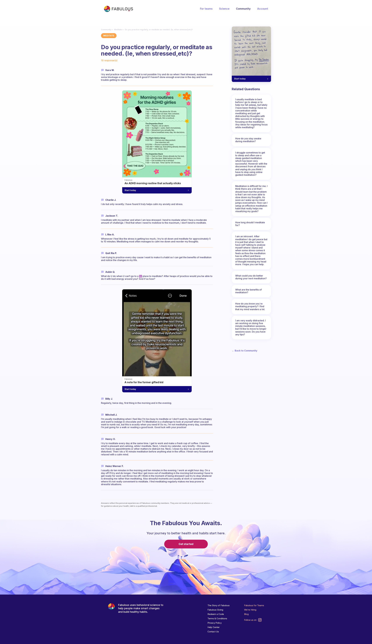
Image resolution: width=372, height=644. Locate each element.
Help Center (214, 627)
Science (224, 8)
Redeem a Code (216, 614)
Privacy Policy (215, 622)
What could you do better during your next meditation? (251, 277)
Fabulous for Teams (254, 605)
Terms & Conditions (217, 618)
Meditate (118, 29)
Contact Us (213, 631)
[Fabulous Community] (118, 9)
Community (243, 8)
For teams (206, 8)
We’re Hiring (250, 609)
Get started (186, 544)
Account (262, 8)
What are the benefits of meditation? (248, 291)
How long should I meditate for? (250, 224)
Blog (246, 614)
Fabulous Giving (215, 609)
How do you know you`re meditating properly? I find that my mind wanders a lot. (250, 306)
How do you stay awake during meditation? (248, 140)
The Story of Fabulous (219, 605)
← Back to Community (244, 350)
